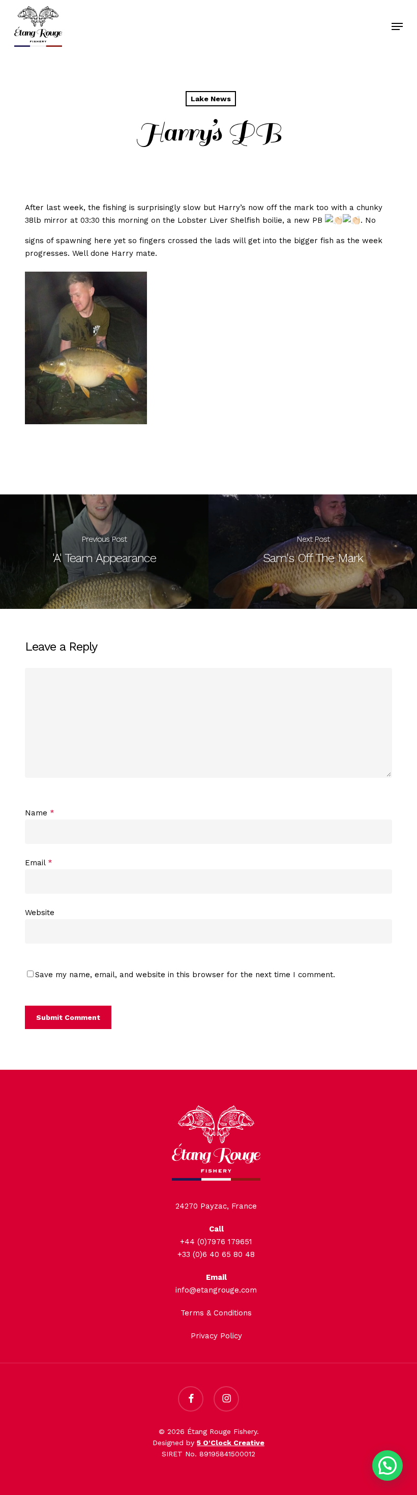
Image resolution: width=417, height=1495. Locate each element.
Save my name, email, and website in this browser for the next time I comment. (185, 974)
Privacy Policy (216, 1335)
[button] (397, 26)
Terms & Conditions (216, 1312)
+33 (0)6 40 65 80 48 (216, 1254)
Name (39, 812)
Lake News (211, 99)
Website (39, 912)
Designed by (208, 1443)
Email (38, 862)
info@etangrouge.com (216, 1290)
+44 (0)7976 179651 (216, 1241)
